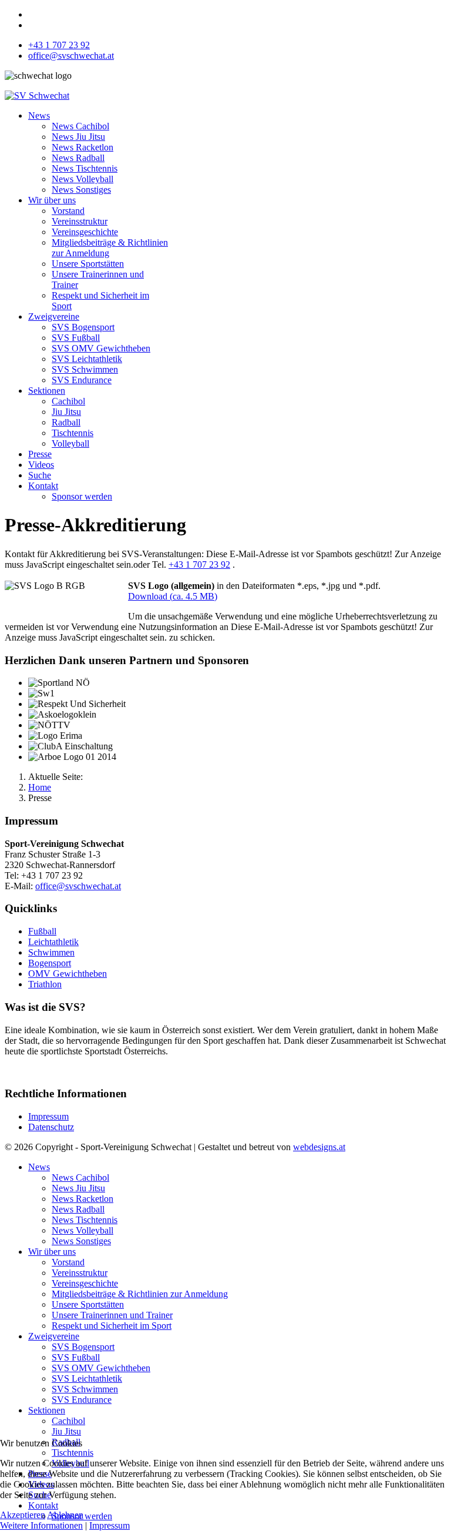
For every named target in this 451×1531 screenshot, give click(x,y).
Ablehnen (65, 1515)
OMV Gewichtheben (67, 974)
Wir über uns (52, 200)
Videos (41, 465)
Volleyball (70, 443)
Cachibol (68, 401)
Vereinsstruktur (79, 221)
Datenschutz (51, 1127)
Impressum (48, 1116)
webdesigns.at (319, 1147)
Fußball (42, 931)
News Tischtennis (84, 168)
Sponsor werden (82, 496)
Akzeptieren (22, 1515)
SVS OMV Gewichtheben (101, 348)
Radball (66, 422)
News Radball (78, 158)
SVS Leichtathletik (87, 359)
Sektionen (46, 391)
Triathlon (45, 984)
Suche (39, 475)
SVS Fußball (76, 338)
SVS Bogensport (83, 327)
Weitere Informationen (41, 1525)
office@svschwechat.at (71, 56)
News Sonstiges (81, 190)
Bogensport (49, 963)
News (39, 115)
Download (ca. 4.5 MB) (172, 596)
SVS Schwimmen (85, 369)
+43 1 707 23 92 (59, 45)
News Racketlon (82, 147)
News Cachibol (80, 126)
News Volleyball (82, 179)
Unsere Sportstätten (88, 264)
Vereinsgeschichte (85, 232)
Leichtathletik (53, 942)
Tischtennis (72, 433)
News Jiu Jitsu (78, 137)
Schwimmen (51, 952)
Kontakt (43, 486)
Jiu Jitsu (66, 412)
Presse (40, 454)
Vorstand (68, 211)
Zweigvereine (53, 316)
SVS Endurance (82, 380)
